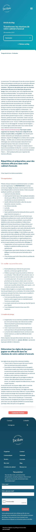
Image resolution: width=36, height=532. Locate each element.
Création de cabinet (10, 467)
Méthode (22, 455)
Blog (21, 463)
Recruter (6, 463)
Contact (22, 451)
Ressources (23, 467)
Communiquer (8, 455)
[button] (31, 8)
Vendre (6, 459)
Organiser (7, 451)
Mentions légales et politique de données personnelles (14, 528)
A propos (22, 459)
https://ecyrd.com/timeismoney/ (10, 129)
